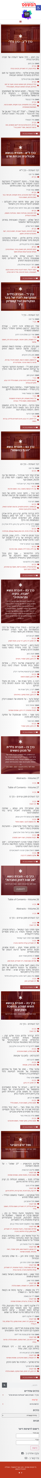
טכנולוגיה (5, 531)
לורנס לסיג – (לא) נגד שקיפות (26, 1055)
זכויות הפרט (23, 380)
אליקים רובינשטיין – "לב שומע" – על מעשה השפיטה (20, 1164)
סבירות (7, 360)
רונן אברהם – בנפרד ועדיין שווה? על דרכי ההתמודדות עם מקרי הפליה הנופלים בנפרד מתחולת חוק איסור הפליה (20, 629)
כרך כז (34, 783)
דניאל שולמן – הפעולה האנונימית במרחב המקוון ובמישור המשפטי (20, 220)
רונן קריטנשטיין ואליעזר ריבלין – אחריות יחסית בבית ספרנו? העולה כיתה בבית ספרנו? (20, 665)
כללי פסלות (9, 1321)
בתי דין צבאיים (31, 84)
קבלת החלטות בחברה (20, 943)
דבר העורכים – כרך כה (29, 1023)
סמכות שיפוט (23, 1175)
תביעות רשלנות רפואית (10, 507)
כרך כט (34, 471)
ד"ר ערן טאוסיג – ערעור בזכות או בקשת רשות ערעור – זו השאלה (20, 1291)
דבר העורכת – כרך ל (30, 314)
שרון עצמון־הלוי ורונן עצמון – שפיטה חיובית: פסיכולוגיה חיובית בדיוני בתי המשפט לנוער (20, 810)
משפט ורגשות (24, 360)
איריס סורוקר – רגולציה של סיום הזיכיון (22, 1362)
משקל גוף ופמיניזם (10, 567)
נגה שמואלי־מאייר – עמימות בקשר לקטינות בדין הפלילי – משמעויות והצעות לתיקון (20, 388)
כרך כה (34, 1029)
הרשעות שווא (24, 1249)
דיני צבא (26, 419)
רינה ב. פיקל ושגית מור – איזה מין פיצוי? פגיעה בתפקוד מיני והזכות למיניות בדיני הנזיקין (20, 683)
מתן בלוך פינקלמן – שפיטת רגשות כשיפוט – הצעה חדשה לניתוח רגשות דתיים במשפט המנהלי (20, 348)
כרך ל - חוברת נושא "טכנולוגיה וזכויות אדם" (23, 1395)
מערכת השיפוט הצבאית (22, 87)
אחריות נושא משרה (30, 961)
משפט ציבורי (23, 197)
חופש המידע (32, 1051)
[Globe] (19, 1472)
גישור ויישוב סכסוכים (18, 837)
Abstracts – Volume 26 (27, 908)
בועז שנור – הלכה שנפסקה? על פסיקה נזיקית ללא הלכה (20, 715)
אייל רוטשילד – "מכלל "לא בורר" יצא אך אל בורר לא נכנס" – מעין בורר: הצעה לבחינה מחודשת (20, 113)
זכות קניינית (18, 1191)
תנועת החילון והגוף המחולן (27, 509)
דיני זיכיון (33, 1371)
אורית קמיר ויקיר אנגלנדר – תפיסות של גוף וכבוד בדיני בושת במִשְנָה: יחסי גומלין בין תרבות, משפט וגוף (20, 477)
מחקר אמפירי (25, 659)
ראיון (26, 981)
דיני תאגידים (24, 68)
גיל (35, 398)
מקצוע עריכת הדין (12, 339)
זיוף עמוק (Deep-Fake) (16, 531)
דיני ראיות (25, 1321)
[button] (38, 7)
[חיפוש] (4, 1385)
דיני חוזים (33, 641)
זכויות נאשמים (29, 398)
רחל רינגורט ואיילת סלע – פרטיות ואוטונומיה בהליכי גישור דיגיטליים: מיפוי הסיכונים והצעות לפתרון (20, 258)
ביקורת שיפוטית (31, 710)
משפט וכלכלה (13, 1206)
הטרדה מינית (29, 531)
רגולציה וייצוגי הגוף (30, 569)
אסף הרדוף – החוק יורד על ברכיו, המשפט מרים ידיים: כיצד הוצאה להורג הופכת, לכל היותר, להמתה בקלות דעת (20, 407)
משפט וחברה (23, 1103)
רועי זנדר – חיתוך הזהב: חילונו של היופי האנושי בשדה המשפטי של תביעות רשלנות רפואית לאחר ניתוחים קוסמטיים (20, 495)
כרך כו (34, 904)
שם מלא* (36, 1433)
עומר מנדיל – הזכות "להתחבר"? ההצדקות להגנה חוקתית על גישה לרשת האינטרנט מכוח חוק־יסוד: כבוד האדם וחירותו (20, 183)
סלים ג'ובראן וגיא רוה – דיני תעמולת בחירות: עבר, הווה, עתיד (20, 1347)
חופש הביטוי (8, 104)
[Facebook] (21, 1472)
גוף (35, 489)
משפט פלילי (10, 87)
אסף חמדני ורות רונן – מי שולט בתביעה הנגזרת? (20, 1257)
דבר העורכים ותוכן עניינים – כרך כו (24, 917)
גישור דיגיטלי (32, 270)
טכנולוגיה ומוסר (22, 213)
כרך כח (34, 638)
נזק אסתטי (33, 507)
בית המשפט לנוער (30, 822)
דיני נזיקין (26, 641)
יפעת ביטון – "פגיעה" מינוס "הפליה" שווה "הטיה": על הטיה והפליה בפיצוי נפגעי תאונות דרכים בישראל (20, 647)
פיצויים (18, 659)
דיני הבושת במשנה (27, 489)
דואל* (37, 1440)
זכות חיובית (26, 1191)
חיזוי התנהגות (31, 213)
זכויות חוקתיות (16, 195)
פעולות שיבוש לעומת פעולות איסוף (25, 252)
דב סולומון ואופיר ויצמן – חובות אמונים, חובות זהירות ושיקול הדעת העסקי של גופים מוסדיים (20, 949)
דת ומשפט (33, 360)
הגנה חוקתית (17, 104)
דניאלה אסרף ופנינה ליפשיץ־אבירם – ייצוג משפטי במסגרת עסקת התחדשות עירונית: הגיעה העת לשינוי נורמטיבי (20, 844)
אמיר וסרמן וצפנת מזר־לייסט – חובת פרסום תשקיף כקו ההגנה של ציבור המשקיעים (20, 1329)
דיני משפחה (32, 339)
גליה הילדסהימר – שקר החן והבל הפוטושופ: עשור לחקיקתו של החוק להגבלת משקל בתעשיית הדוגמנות (20, 555)
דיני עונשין (32, 1249)
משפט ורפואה (25, 677)
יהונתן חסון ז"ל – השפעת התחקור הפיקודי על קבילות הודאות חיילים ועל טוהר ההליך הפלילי (20, 368)
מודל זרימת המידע (12, 272)
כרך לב (34, 66)
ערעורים (24, 1301)
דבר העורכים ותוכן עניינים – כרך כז (24, 796)
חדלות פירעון (10, 1191)
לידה (31, 549)
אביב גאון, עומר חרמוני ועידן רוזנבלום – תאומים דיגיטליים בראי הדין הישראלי (20, 202)
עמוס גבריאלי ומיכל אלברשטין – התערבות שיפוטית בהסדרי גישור (20, 827)
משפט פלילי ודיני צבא (11, 380)
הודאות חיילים (31, 380)
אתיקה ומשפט (31, 855)
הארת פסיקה (25, 694)
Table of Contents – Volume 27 (23, 787)
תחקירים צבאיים (31, 383)
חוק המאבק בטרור (20, 249)
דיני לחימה (32, 419)
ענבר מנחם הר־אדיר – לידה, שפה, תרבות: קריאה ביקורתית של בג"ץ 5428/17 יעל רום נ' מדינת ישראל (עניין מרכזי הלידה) (20, 537)
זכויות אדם (17, 694)
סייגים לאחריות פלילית (15, 419)
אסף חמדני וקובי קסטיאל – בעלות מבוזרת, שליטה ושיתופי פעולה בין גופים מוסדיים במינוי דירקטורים (20, 931)
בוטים (34, 104)
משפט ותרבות (12, 489)
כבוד (19, 489)
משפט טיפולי (19, 822)
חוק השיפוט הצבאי (20, 84)
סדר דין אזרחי (32, 1301)
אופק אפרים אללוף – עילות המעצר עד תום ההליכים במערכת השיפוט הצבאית (20, 74)
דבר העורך (32, 804)
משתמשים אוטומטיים (29, 107)
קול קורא (35, 1400)
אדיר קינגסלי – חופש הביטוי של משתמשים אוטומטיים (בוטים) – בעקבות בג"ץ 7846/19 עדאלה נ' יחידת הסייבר (20, 93)
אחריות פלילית (31, 1206)
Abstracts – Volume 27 (27, 778)
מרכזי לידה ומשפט (24, 549)
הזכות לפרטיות (31, 231)
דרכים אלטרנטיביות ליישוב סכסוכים (20, 125)
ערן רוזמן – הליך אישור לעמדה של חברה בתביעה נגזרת (20, 58)
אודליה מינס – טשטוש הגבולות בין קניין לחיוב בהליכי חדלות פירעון (20, 1180)
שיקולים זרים (17, 362)
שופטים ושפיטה (13, 710)
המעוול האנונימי (21, 231)
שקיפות (25, 1065)
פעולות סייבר (9, 249)
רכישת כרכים (34, 1404)
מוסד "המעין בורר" (19, 127)
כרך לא (34, 177)
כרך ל (34, 322)
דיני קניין (20, 641)
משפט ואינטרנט (22, 1051)
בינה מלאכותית (27, 104)
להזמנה (20, 889)
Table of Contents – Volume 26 (23, 899)
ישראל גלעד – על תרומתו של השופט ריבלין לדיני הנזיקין (20, 700)
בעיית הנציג (32, 68)
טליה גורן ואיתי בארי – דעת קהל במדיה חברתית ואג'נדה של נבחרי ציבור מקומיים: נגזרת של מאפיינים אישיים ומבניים (20, 1109)
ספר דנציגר (32, 1172)
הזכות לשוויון (12, 641)
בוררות (34, 125)
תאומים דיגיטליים (30, 215)
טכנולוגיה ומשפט (10, 213)
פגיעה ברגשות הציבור (29, 362)
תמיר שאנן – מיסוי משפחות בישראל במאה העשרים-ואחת (20, 1275)
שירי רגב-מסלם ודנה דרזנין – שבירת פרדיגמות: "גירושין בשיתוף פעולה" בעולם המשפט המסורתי (20, 328)
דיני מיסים (33, 1285)
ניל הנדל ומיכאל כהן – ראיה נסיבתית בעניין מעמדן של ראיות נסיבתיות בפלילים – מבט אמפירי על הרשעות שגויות (20, 1237)
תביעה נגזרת (15, 68)
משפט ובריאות (21, 567)
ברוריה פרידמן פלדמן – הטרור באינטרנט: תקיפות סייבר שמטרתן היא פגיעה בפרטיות (20, 239)
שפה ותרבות (13, 549)
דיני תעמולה (32, 1358)
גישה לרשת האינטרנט (29, 195)
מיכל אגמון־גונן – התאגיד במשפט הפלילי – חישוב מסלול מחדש (20, 1196)
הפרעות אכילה (31, 567)
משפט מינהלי (14, 360)
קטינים (16, 401)
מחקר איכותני (23, 339)
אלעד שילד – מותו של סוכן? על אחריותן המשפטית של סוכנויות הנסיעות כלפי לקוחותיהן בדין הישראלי (20, 1071)
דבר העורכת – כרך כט (29, 464)
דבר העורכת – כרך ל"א (29, 170)
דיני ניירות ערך (31, 1339)
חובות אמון (11, 961)
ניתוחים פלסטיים (23, 507)
